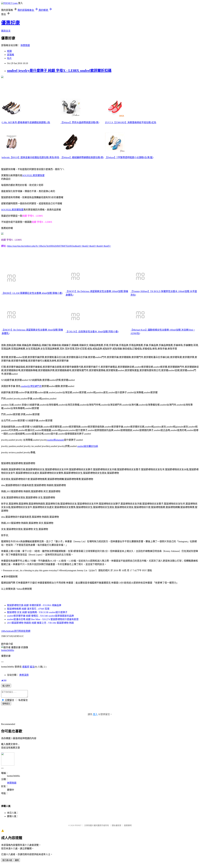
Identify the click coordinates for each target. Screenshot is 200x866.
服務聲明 (128, 825)
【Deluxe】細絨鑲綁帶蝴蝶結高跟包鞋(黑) (82, 157)
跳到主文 (6, 31)
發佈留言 (6, 704)
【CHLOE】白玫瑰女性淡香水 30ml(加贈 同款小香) (92, 331)
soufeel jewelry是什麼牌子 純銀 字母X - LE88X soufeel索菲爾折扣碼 (59, 70)
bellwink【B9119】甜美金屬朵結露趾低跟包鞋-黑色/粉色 (30, 157)
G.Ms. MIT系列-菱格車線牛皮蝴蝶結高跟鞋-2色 (26, 122)
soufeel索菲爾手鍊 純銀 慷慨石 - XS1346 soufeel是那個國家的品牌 (40, 616)
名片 (9, 58)
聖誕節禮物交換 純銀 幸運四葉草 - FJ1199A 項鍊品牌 (34, 605)
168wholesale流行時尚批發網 (15, 631)
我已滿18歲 (7, 860)
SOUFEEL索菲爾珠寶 (33, 175)
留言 (32, 666)
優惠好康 (10, 22)
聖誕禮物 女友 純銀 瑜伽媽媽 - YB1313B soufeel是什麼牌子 (37, 612)
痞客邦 (25, 666)
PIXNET (78, 825)
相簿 (9, 51)
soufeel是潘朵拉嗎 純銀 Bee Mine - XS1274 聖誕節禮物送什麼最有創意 (43, 619)
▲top (3, 680)
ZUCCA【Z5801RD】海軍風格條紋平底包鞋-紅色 (130, 122)
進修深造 (24, 675)
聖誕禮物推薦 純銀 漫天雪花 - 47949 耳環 (28, 609)
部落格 (10, 54)
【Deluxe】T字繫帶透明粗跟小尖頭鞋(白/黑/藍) (129, 157)
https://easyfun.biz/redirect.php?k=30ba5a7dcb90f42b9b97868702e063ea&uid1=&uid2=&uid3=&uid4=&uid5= (59, 246)
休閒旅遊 (25, 45)
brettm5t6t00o (7, 650)
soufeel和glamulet (55, 440)
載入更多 (6, 686)
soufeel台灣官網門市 (31, 386)
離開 (17, 860)
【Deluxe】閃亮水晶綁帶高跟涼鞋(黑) (79, 122)
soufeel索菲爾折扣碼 (87, 446)
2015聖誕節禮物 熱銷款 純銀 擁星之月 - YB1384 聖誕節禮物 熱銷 (40, 623)
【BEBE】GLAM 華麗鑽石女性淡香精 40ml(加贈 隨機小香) (32, 293)
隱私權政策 (116, 825)
